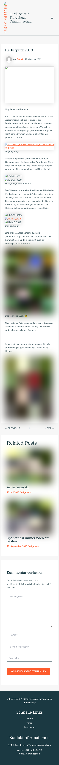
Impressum (29, 727)
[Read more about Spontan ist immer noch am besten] (29, 517)
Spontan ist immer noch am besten (28, 539)
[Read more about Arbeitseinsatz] (29, 466)
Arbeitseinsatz (18, 487)
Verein (29, 722)
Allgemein (26, 492)
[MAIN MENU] (52, 18)
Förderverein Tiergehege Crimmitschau (21, 17)
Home (30, 718)
